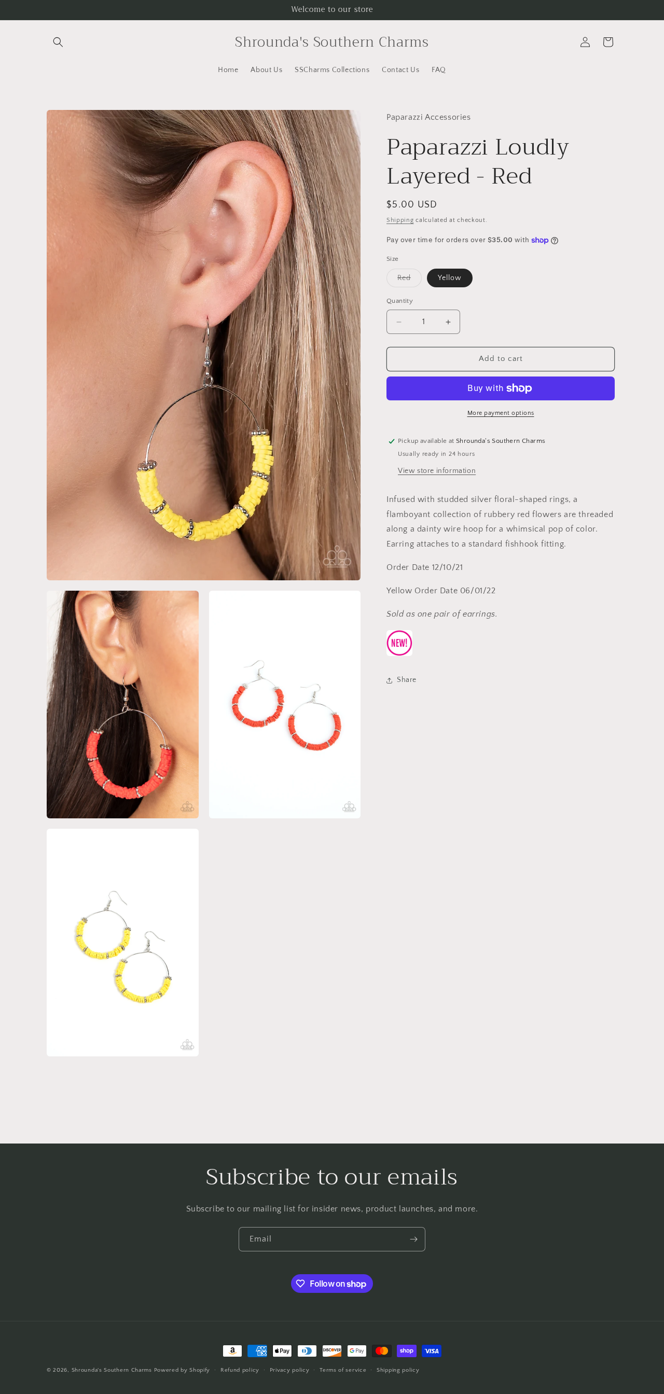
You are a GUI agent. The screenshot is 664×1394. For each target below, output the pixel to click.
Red (409, 281)
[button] (58, 42)
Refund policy (239, 1370)
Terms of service (343, 1370)
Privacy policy (290, 1370)
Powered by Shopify (182, 1370)
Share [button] (407, 680)
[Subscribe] (413, 1239)
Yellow (450, 278)
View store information (437, 471)
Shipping (400, 220)
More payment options (500, 413)
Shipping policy (398, 1370)
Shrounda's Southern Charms (113, 1370)
